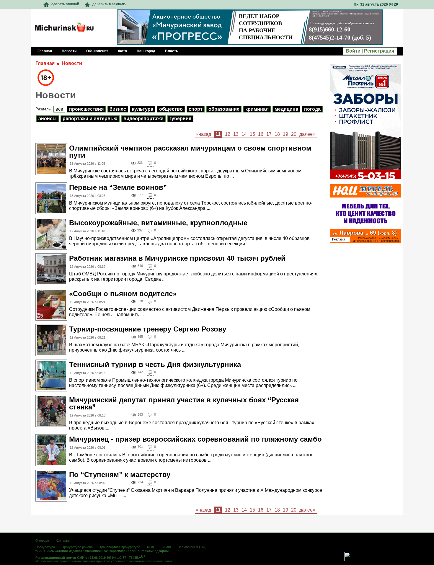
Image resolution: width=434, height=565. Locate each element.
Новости (72, 63)
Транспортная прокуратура (119, 547)
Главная (45, 63)
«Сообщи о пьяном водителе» (123, 294)
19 (285, 134)
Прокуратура (45, 547)
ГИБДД (166, 547)
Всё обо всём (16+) (192, 547)
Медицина (286, 109)
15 (252, 134)
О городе (42, 540)
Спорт (196, 109)
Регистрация (379, 50)
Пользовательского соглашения (148, 561)
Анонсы (47, 118)
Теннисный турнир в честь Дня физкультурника (155, 364)
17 (269, 134)
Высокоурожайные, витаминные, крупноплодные (158, 223)
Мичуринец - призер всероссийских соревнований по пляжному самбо (195, 439)
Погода (312, 109)
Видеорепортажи (143, 118)
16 (260, 134)
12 (227, 134)
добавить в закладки (109, 4)
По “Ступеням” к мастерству (119, 475)
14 (244, 134)
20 (293, 134)
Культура (142, 109)
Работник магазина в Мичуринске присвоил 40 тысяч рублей (177, 258)
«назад (203, 134)
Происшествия (86, 109)
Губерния (180, 118)
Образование (223, 109)
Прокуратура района (77, 547)
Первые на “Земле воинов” (118, 187)
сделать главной (65, 4)
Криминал (257, 109)
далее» (307, 134)
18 (277, 134)
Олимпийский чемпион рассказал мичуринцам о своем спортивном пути (190, 151)
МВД (150, 547)
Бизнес (118, 109)
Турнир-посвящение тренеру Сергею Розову (147, 329)
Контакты (63, 540)
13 (236, 134)
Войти (353, 50)
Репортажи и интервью (90, 118)
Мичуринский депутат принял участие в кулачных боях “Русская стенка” (184, 403)
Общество (171, 109)
